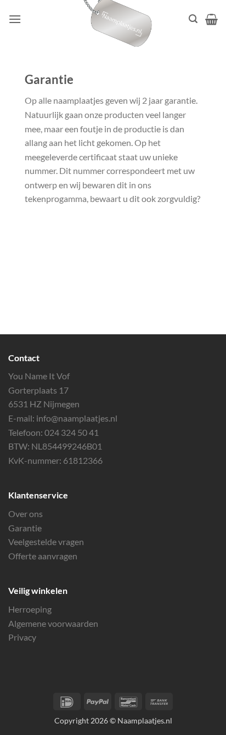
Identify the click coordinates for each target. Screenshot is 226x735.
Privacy (22, 637)
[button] (14, 18)
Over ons (25, 513)
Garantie (25, 528)
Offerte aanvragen (42, 556)
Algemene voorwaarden (53, 623)
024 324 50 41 (71, 432)
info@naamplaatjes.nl (76, 418)
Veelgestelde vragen (46, 541)
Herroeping (30, 609)
